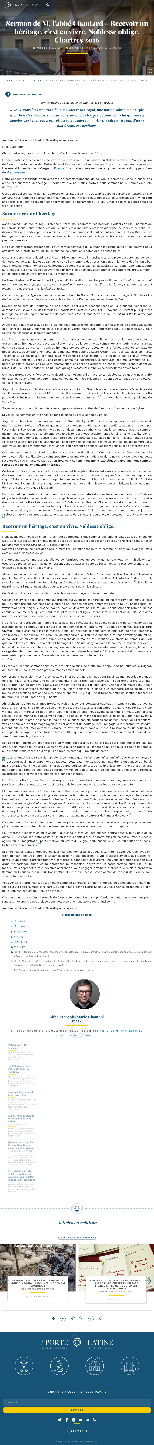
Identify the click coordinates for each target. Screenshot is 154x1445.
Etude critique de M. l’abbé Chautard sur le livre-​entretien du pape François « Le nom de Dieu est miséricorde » (116, 1284)
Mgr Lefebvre (16, 172)
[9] (39, 843)
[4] (3, 517)
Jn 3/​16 (18, 946)
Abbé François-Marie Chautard (84, 48)
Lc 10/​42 (18, 941)
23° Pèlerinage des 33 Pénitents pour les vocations (20, 1068)
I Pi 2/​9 (18, 921)
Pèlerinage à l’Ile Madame (17, 1046)
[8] (130, 813)
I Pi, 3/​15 (18, 926)
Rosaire (59, 168)
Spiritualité (22, 80)
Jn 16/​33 (18, 936)
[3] (89, 508)
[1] (92, 117)
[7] (70, 809)
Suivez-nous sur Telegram (27, 94)
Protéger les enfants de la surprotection (21, 1094)
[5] (134, 580)
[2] (99, 395)
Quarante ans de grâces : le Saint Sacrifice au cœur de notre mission (22, 1145)
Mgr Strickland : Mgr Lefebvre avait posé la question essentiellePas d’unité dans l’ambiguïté (21, 1175)
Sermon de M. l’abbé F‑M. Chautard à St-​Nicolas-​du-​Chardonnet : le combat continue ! (37, 1283)
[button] (151, 4)
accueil (9, 80)
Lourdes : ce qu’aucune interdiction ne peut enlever (21, 1118)
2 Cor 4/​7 (19, 931)
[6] (3, 760)
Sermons (36, 80)
